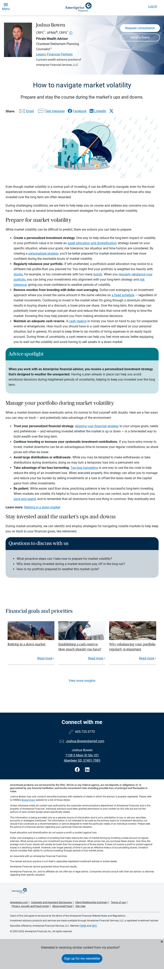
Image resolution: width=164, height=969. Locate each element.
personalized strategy (43, 253)
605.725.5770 (85, 732)
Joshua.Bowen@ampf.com (85, 741)
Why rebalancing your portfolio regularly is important (132, 647)
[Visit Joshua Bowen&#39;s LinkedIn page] (87, 770)
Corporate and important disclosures (51, 902)
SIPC (94, 925)
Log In (152, 6)
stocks (18, 274)
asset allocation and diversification (92, 243)
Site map (80, 906)
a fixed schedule (123, 295)
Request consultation (140, 28)
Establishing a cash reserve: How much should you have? (79, 647)
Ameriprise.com (19, 902)
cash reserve (78, 321)
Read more (44, 658)
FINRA (83, 925)
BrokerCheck (28, 800)
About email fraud (62, 906)
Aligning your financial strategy (97, 426)
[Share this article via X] (111, 111)
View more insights (82, 681)
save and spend (25, 499)
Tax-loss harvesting (84, 468)
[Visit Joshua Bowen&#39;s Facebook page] (78, 770)
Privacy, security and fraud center (30, 906)
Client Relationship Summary (91, 902)
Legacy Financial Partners (54, 54)
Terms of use (118, 902)
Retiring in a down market (42, 507)
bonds (97, 274)
